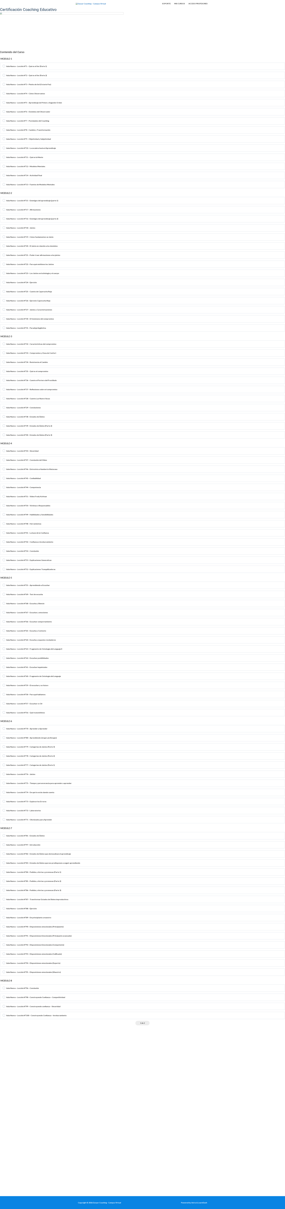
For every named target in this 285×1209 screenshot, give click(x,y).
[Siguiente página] (147, 1023)
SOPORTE (166, 3)
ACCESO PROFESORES (198, 3)
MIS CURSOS (179, 3)
